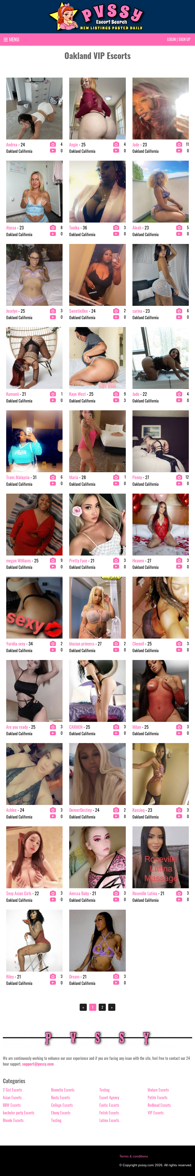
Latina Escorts (109, 1120)
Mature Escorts (158, 1090)
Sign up (184, 39)
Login (171, 39)
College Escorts (62, 1105)
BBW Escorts (12, 1105)
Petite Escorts (157, 1097)
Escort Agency (109, 1097)
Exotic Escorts (109, 1105)
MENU (13, 39)
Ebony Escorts (60, 1113)
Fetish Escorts (109, 1113)
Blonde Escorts (13, 1120)
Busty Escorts (60, 1097)
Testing (56, 1120)
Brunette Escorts (62, 1090)
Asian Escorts (12, 1097)
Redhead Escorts (159, 1105)
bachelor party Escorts (18, 1113)
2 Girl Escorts (12, 1090)
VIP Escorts (156, 1113)
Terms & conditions (133, 1156)
